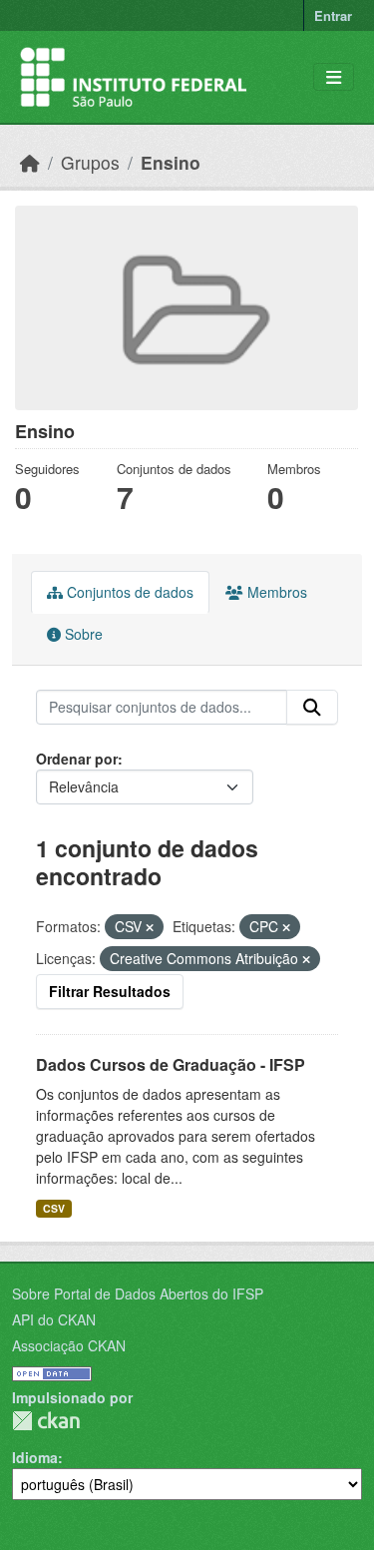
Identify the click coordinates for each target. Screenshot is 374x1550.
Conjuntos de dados (128, 592)
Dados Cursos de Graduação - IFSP (170, 1064)
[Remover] (150, 927)
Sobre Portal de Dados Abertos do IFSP (137, 1293)
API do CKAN (54, 1319)
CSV (54, 1208)
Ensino (170, 162)
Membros (275, 592)
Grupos (90, 162)
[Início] (30, 162)
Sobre (82, 634)
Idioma (35, 1457)
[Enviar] (312, 708)
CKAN (46, 1420)
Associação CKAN (69, 1345)
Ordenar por (77, 759)
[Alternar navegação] (333, 77)
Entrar (333, 15)
